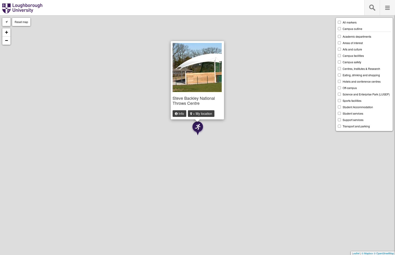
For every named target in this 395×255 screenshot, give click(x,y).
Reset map (21, 22)
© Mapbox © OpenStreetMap (378, 253)
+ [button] (6, 32)
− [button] (6, 40)
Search (372, 7)
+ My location (202, 113)
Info (181, 113)
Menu (387, 7)
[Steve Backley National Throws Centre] (198, 128)
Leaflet (356, 253)
